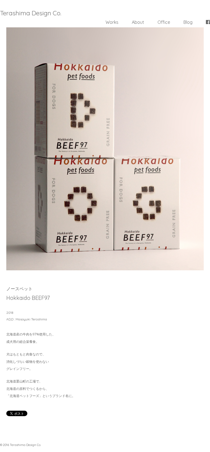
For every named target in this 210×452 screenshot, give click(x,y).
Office (164, 22)
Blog (187, 22)
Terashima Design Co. (30, 13)
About (138, 22)
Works (112, 22)
